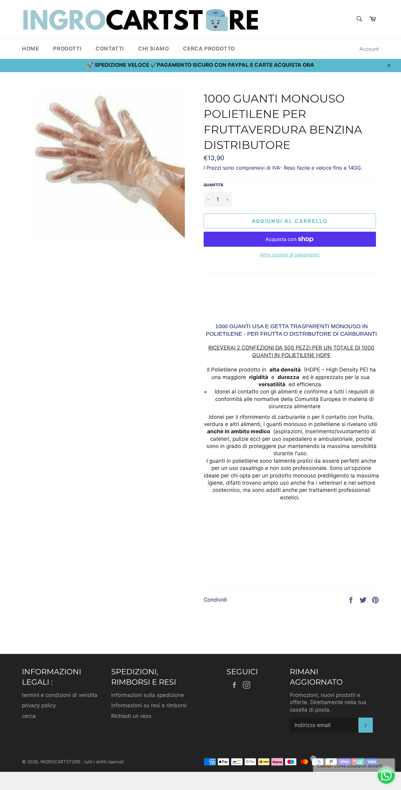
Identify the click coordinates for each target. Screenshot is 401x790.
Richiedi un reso (131, 716)
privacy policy (39, 705)
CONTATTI (110, 48)
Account (369, 49)
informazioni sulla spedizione (147, 695)
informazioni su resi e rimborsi (149, 705)
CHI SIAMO (153, 48)
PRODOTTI (67, 48)
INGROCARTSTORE (61, 761)
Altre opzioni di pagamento (290, 255)
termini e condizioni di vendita (59, 695)
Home (30, 48)
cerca (29, 716)
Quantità (213, 184)
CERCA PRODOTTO (209, 48)
